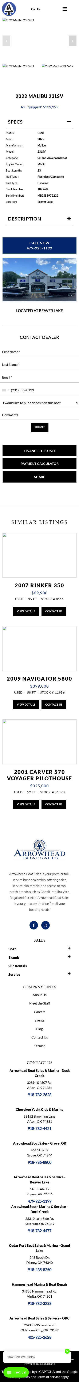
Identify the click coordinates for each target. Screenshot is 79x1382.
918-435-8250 (39, 1269)
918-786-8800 (39, 1162)
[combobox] (5, 390)
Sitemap (40, 1046)
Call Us (35, 9)
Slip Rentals (17, 966)
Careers (39, 1012)
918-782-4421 (39, 1128)
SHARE (39, 477)
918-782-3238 (39, 1303)
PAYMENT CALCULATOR (40, 463)
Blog (39, 1029)
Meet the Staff (39, 1003)
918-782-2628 (39, 1094)
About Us (40, 995)
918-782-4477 (39, 1230)
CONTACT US (53, 611)
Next (39, 41)
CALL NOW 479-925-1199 (39, 245)
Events (39, 1020)
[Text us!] (16, 1373)
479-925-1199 (39, 1201)
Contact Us (39, 1037)
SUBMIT (40, 427)
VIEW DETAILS (26, 611)
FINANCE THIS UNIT (39, 451)
